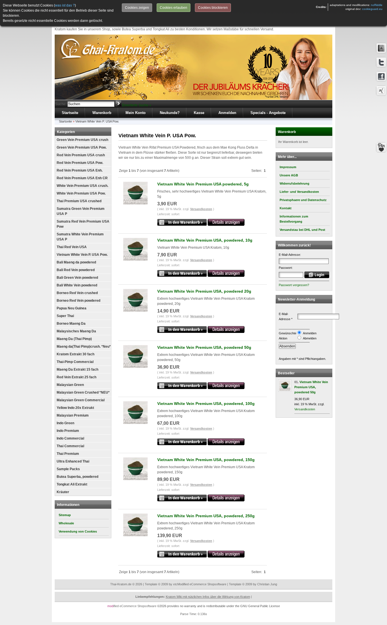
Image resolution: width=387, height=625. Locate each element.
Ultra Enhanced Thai (73, 461)
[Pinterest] (381, 147)
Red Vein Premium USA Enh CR (82, 178)
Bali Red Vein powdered (76, 270)
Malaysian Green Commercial (81, 400)
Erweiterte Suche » (136, 105)
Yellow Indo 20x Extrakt (75, 408)
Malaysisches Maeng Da (76, 331)
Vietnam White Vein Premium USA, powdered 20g (204, 291)
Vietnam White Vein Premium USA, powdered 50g (204, 347)
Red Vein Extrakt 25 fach (76, 377)
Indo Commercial (70, 438)
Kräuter (63, 492)
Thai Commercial (70, 446)
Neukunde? (170, 113)
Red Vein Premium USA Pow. (80, 163)
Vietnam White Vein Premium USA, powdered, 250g (206, 516)
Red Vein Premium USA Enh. (80, 170)
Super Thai (65, 316)
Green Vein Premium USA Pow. (82, 147)
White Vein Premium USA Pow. (81, 193)
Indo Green (65, 423)
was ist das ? (65, 5)
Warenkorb (101, 113)
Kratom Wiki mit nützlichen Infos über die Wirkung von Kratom (208, 596)
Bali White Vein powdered (77, 285)
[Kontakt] (381, 48)
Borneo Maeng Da (71, 324)
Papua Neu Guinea (71, 308)
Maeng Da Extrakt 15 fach (77, 369)
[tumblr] (381, 90)
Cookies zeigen (137, 8)
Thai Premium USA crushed (79, 201)
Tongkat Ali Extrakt (72, 484)
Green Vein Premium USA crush (82, 140)
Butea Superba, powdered (77, 477)
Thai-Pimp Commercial (75, 362)
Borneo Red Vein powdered (78, 301)
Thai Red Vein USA (72, 247)
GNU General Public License (260, 606)
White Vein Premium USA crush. (82, 186)
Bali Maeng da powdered (76, 262)
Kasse (199, 113)
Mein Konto (136, 113)
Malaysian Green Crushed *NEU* (83, 392)
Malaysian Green (70, 385)
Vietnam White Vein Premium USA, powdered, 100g (206, 403)
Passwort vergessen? (294, 285)
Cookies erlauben (173, 8)
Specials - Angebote (268, 113)
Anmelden (227, 113)
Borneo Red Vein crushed (77, 293)
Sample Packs (68, 469)
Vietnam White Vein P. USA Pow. (97, 121)
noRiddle (376, 5)
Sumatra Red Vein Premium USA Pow (83, 224)
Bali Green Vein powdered (77, 278)
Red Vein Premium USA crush (81, 155)
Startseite (70, 113)
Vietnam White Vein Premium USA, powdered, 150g (206, 459)
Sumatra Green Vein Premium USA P (81, 211)
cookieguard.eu (372, 8)
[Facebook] (381, 76)
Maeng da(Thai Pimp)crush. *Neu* (84, 347)
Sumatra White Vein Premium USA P (80, 236)
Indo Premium (68, 431)
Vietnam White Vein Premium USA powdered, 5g (203, 184)
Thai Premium (68, 454)
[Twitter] (381, 62)
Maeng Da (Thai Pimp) (74, 339)
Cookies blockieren (213, 8)
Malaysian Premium (73, 415)
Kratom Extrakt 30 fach (75, 354)
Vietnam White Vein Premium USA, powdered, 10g (204, 240)
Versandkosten (201, 209)
